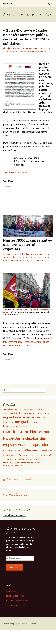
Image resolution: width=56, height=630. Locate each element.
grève (11, 422)
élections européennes (13, 462)
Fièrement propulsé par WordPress (19, 623)
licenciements (11, 426)
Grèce (5, 422)
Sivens (22, 455)
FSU (49, 48)
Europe (6, 417)
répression (32, 51)
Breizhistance (20, 409)
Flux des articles (16, 595)
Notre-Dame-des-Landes (14, 51)
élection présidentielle (32, 458)
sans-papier (42, 450)
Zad (49, 455)
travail (35, 455)
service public (14, 455)
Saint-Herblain (9, 450)
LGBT (41, 422)
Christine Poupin (12, 413)
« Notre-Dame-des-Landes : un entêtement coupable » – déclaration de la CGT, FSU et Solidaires (27, 37)
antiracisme (8, 409)
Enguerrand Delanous (39, 413)
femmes (31, 417)
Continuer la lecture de (16, 172)
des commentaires (17, 600)
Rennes (27, 445)
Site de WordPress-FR (16, 605)
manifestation (14, 260)
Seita (31, 260)
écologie (6, 459)
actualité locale (35, 253)
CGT (45, 48)
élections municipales (13, 465)
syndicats (29, 455)
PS (23, 445)
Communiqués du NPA (19, 479)
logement (24, 426)
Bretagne (30, 409)
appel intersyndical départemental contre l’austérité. (27, 342)
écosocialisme (15, 459)
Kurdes (35, 422)
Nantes (25, 260)
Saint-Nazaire (27, 450)
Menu (6, 3)
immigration (22, 422)
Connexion (11, 591)
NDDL (48, 432)
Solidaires (43, 51)
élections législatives (31, 462)
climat (25, 413)
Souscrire (14, 567)
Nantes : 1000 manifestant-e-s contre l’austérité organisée (27, 244)
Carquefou (40, 409)
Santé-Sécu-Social (17, 494)
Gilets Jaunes (40, 417)
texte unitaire (31, 48)
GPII (47, 417)
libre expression (20, 257)
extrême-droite (19, 417)
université (42, 455)
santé (50, 451)
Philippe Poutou (12, 445)
